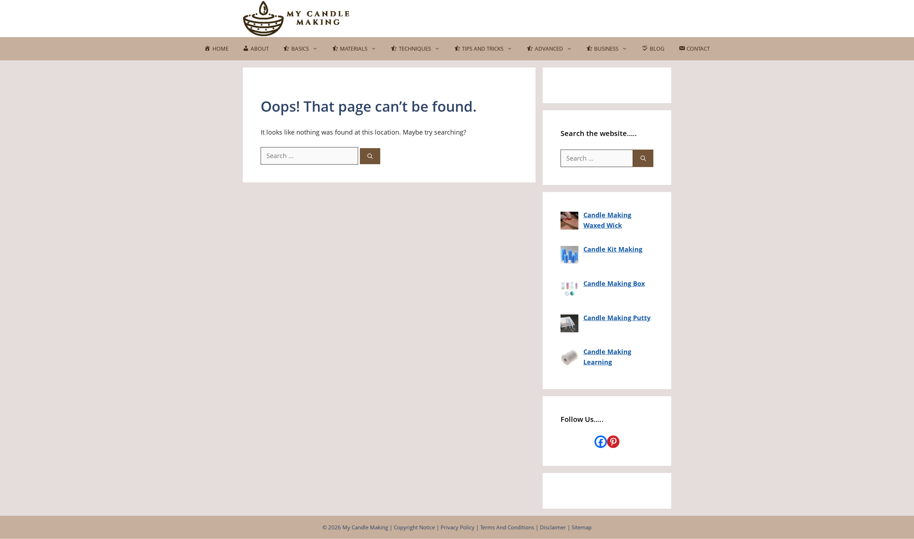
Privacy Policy (457, 527)
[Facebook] (600, 441)
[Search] (370, 156)
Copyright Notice (414, 527)
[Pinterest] (613, 441)
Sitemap (582, 527)
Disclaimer (553, 527)
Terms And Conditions (507, 527)
